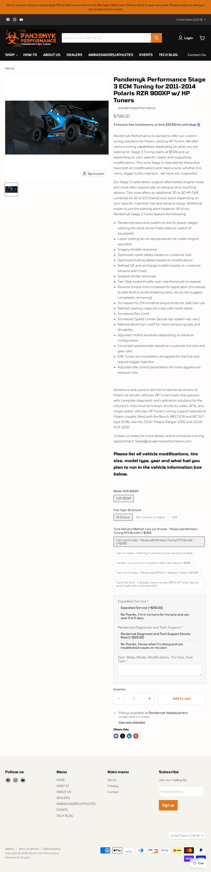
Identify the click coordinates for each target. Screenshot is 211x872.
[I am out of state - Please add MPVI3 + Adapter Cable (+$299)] (158, 577)
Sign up (168, 805)
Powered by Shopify (17, 857)
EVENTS (146, 55)
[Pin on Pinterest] (135, 736)
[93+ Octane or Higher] (151, 521)
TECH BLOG (168, 55)
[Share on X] (122, 736)
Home (9, 68)
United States (189, 19)
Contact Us (197, 55)
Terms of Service (28, 848)
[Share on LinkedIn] (129, 736)
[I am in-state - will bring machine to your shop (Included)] (155, 557)
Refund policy (52, 848)
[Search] (156, 38)
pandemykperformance (136, 108)
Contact (113, 792)
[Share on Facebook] (116, 736)
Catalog (113, 786)
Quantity (119, 689)
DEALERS (74, 55)
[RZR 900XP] (124, 503)
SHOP (10, 55)
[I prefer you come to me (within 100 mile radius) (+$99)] (154, 567)
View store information (132, 722)
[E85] (175, 521)
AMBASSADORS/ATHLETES (110, 55)
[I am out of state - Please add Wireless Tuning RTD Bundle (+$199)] (160, 548)
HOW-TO (30, 55)
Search (9, 848)
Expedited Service (133, 601)
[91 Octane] (124, 521)
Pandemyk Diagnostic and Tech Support (150, 627)
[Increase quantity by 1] (149, 698)
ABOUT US (51, 55)
